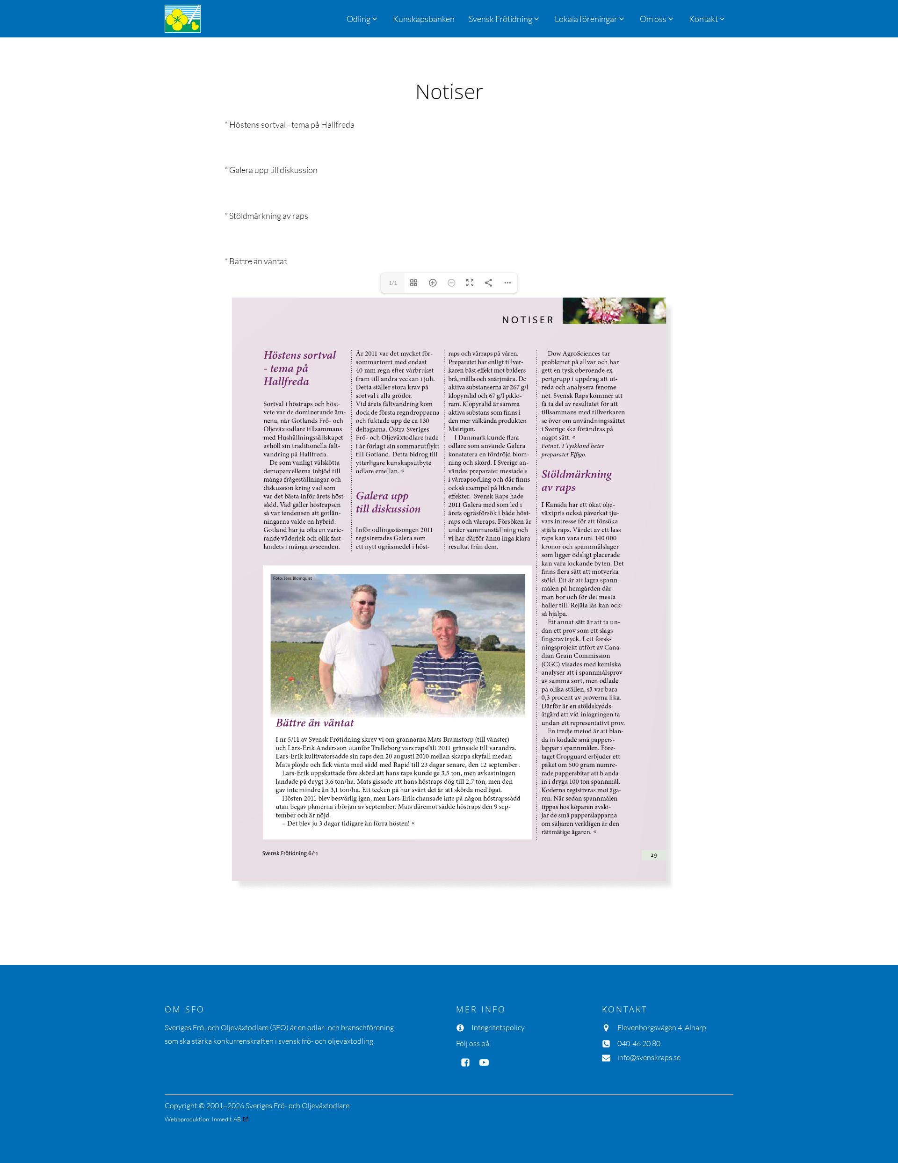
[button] (505, 19)
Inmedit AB (226, 1119)
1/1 (393, 282)
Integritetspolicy (498, 1027)
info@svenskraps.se (649, 1057)
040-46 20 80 (638, 1043)
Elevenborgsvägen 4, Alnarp (661, 1027)
